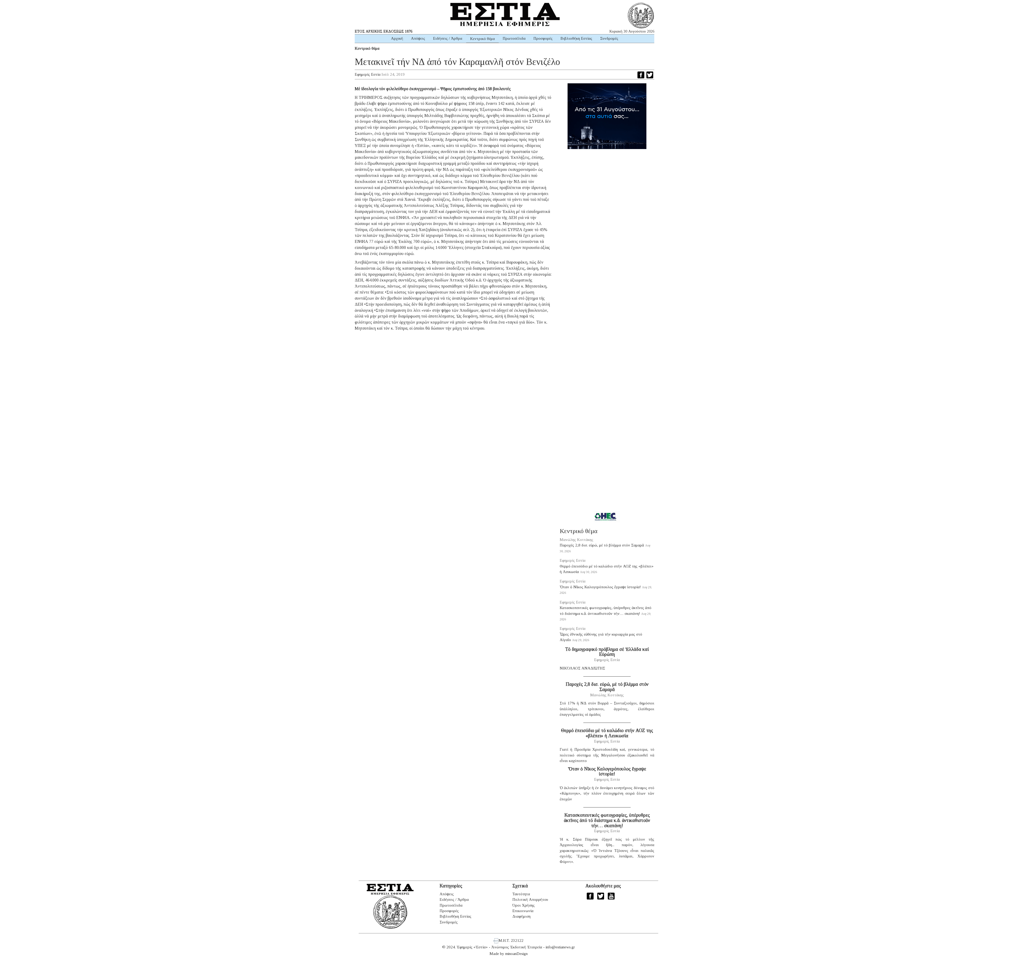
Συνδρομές (609, 38)
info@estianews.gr (560, 947)
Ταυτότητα (521, 894)
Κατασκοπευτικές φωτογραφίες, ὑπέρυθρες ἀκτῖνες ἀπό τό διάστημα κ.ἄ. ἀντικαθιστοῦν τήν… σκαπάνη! (607, 820)
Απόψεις (418, 38)
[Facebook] (640, 74)
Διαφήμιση (521, 916)
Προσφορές (543, 38)
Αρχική (397, 38)
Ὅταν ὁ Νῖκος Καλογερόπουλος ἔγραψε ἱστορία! (600, 587)
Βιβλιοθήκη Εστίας (576, 38)
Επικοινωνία (522, 911)
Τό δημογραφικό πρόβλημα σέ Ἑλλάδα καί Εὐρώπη (607, 652)
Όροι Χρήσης (523, 905)
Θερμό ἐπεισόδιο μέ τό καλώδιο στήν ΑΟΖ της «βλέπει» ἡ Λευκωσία (607, 733)
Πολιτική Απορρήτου (530, 899)
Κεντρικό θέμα (482, 39)
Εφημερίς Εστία (367, 74)
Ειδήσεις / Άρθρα (447, 38)
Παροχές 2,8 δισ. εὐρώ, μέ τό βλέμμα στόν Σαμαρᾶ (602, 545)
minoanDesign (516, 954)
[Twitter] (649, 74)
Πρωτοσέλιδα (514, 38)
